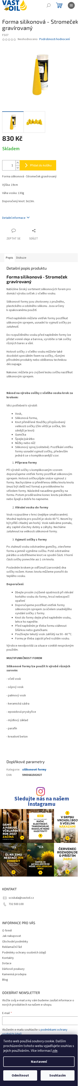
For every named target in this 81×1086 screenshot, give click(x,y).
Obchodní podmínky (15, 941)
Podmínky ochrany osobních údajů (24, 952)
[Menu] (71, 5)
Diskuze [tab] (21, 258)
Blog (5, 980)
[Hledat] (48, 5)
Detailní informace (13, 218)
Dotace (6, 963)
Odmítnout (20, 1075)
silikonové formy (34, 769)
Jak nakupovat (11, 936)
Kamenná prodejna (14, 974)
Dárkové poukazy (13, 969)
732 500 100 (16, 904)
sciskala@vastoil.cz (21, 898)
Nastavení (39, 1061)
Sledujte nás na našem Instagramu (41, 801)
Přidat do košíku (41, 165)
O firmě (7, 930)
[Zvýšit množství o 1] (17, 162)
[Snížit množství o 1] (17, 167)
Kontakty (8, 958)
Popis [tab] (9, 258)
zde (54, 1050)
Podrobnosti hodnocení (54, 39)
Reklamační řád (12, 947)
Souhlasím (57, 1075)
